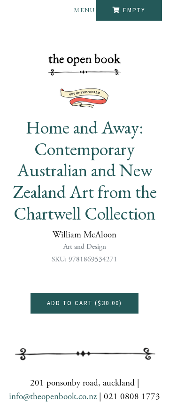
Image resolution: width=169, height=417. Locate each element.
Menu (84, 10)
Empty (134, 10)
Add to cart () (84, 303)
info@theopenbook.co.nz (53, 396)
